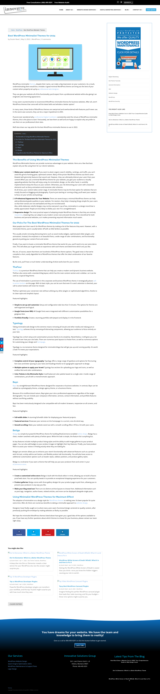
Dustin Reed (14, 39)
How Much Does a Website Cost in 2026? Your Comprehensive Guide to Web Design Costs (128, 114)
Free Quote (151, 10)
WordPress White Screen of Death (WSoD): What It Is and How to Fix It (128, 125)
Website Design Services (86, 10)
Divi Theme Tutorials (33, 560)
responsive (18, 215)
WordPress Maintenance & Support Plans (22, 666)
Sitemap (10, 688)
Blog (127, 10)
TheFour (16, 270)
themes (32, 84)
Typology (19, 329)
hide (24, 133)
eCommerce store (19, 464)
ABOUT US (69, 10)
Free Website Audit (61, 2)
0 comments (46, 39)
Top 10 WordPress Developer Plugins (23, 581)
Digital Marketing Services (110, 10)
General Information (114, 85)
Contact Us (137, 10)
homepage (41, 342)
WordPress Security (114, 101)
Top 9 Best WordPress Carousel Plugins (74, 586)
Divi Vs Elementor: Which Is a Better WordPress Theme (30, 558)
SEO (110, 89)
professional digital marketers (45, 117)
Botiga (15, 434)
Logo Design (12, 669)
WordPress (19, 30)
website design (82, 503)
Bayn (14, 386)
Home (61, 10)
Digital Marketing (113, 77)
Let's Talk (80, 645)
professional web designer (49, 89)
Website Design (113, 93)
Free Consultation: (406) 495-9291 (39, 2)
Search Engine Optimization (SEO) (20, 664)
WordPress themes (56, 500)
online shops (82, 434)
